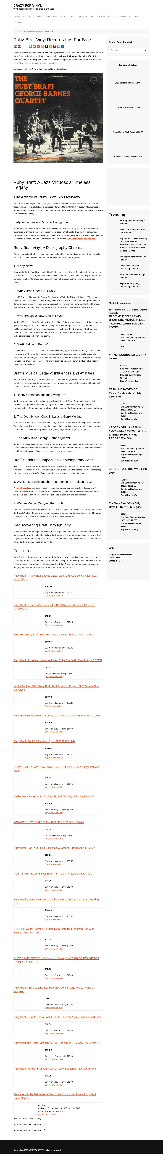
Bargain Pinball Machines (120, 555)
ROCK (111, 17)
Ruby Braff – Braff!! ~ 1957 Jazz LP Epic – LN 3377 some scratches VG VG (57, 1017)
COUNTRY (134, 17)
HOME (17, 17)
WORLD (18, 22)
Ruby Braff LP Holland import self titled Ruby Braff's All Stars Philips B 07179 (57, 660)
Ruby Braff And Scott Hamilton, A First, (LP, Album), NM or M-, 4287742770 (56, 1042)
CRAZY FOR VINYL (27, 6)
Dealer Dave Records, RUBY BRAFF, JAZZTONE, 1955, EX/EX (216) (53, 796)
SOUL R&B (121, 17)
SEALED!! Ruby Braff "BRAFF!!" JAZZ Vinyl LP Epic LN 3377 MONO (53, 634)
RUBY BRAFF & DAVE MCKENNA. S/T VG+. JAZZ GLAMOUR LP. (52, 873)
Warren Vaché (30, 509)
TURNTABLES (51, 17)
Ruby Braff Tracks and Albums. (81, 239)
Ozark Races (114, 558)
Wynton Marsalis (21, 488)
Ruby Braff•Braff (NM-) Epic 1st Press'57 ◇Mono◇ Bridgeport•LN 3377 (54, 847)
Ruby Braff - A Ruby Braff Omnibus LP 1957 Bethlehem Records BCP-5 (54, 1068)
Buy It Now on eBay (54, 596)
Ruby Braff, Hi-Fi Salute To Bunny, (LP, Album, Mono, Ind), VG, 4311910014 (56, 715)
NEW (39, 17)
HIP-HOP (83, 17)
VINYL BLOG (28, 17)
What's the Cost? (116, 561)
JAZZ (92, 17)
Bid (122, 347)
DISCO (73, 17)
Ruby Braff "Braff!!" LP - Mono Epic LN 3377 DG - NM (44, 741)
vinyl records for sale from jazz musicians (38, 63)
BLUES (63, 17)
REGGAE (101, 17)
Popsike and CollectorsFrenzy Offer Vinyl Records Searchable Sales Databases (133, 242)
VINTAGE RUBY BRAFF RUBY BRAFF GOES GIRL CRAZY (48, 822)
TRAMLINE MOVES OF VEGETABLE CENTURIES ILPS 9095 (125, 393)
